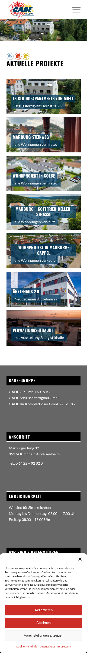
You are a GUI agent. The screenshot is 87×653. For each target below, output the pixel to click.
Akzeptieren (44, 610)
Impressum (64, 646)
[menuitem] (74, 9)
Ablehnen (43, 623)
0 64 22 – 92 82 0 (29, 463)
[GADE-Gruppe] (36, 9)
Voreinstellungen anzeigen (43, 635)
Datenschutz (47, 646)
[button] (80, 559)
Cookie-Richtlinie (26, 646)
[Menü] (74, 9)
